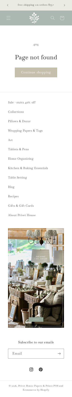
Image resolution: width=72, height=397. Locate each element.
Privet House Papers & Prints (35, 385)
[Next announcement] (64, 5)
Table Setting (17, 177)
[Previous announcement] (7, 5)
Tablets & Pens (18, 149)
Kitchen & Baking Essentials (28, 168)
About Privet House (22, 215)
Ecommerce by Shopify (36, 389)
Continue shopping (36, 72)
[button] (8, 18)
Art (10, 140)
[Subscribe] (59, 354)
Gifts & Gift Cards (21, 206)
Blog (11, 187)
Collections (16, 112)
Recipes (13, 196)
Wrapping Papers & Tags (25, 130)
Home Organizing (20, 158)
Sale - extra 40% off (22, 102)
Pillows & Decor (19, 121)
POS (55, 385)
